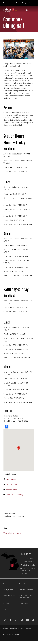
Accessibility (28, 628)
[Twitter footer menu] (21, 620)
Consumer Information (26, 589)
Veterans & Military (9, 595)
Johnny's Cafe (11, 484)
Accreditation (23, 584)
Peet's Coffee (11, 489)
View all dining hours (12, 533)
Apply (24, 3)
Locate (6, 426)
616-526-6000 (28, 559)
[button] (27, 10)
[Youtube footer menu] (27, 620)
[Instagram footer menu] (4, 620)
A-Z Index (6, 603)
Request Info (7, 3)
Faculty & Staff (8, 589)
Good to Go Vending (14, 495)
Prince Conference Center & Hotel (25, 597)
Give (30, 3)
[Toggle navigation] (33, 10)
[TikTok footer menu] (33, 620)
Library (5, 609)
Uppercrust (11, 479)
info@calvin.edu (29, 565)
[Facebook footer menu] (10, 620)
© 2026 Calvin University (7, 628)
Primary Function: (9, 513)
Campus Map (23, 603)
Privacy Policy (19, 628)
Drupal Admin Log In (11, 634)
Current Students (9, 584)
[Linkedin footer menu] (16, 620)
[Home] (9, 7)
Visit (17, 3)
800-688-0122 (29, 561)
